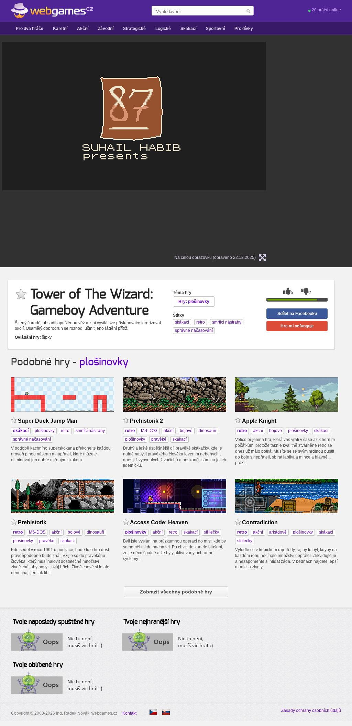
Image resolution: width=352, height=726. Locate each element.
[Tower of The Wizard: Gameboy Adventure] (166, 712)
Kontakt (129, 713)
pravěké (158, 439)
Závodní (105, 28)
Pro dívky (243, 28)
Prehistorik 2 (146, 421)
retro (65, 430)
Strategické (134, 28)
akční (169, 430)
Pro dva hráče (29, 28)
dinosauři (207, 430)
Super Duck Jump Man (47, 421)
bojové (186, 430)
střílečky (211, 532)
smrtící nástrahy (90, 430)
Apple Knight (259, 421)
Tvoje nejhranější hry (151, 622)
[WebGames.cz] (52, 10)
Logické (163, 28)
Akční (82, 28)
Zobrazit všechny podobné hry (176, 592)
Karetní (60, 28)
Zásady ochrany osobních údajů (311, 710)
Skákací (188, 28)
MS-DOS (149, 430)
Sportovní (215, 28)
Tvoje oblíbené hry (38, 665)
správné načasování (32, 439)
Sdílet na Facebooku (297, 313)
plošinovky (104, 362)
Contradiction (260, 522)
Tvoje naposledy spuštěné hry (54, 622)
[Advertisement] (322, 145)
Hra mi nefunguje (297, 326)
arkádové (278, 532)
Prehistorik (32, 522)
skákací (180, 439)
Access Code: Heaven (159, 522)
